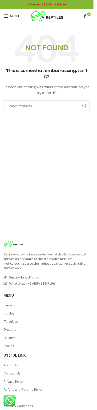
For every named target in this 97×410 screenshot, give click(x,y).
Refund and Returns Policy (23, 389)
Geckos (9, 305)
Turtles (9, 313)
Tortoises (11, 321)
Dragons (10, 329)
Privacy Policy (14, 381)
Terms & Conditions (18, 406)
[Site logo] (47, 16)
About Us (11, 365)
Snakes (9, 346)
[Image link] (14, 243)
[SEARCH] (84, 105)
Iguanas (9, 338)
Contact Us (12, 373)
